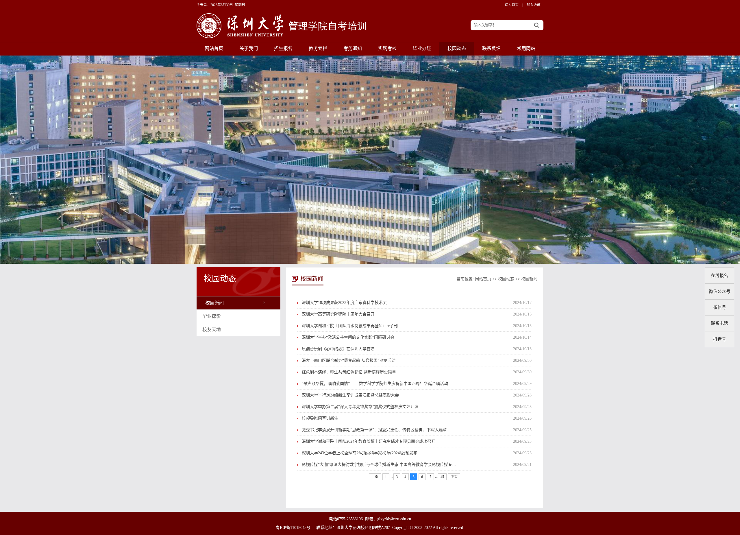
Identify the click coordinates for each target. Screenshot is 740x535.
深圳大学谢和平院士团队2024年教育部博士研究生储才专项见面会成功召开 (368, 441)
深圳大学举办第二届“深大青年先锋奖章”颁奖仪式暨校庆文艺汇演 (360, 407)
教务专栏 (318, 48)
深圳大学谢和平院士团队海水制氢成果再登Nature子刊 (350, 326)
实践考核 (387, 48)
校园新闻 (214, 302)
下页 (454, 477)
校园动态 (456, 48)
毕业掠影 (211, 316)
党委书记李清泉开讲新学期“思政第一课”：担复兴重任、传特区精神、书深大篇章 (374, 430)
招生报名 (283, 48)
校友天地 (211, 329)
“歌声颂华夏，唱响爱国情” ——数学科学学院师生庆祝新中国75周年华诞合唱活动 (375, 383)
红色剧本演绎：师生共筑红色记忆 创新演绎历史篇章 (349, 372)
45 (442, 477)
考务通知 (352, 48)
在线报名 (719, 275)
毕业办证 (422, 48)
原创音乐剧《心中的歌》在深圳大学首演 (338, 349)
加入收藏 (534, 5)
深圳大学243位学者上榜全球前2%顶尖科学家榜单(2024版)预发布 (359, 453)
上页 (374, 477)
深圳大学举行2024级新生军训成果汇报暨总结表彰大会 (350, 395)
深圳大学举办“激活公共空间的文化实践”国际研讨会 (348, 337)
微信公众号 (719, 291)
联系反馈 (491, 48)
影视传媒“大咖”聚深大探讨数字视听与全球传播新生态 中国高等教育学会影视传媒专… (379, 464)
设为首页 (512, 5)
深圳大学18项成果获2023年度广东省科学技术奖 (344, 302)
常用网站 (526, 48)
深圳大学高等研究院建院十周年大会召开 (338, 314)
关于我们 (248, 48)
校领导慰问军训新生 (320, 418)
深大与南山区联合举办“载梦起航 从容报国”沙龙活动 (348, 360)
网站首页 (214, 48)
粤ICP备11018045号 (293, 527)
